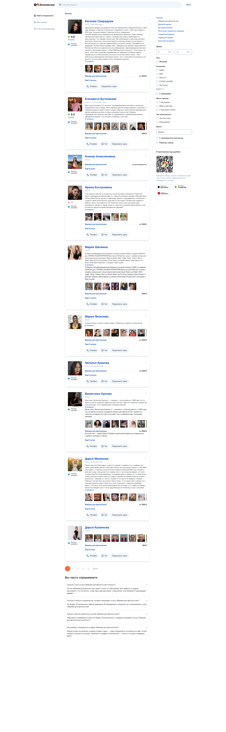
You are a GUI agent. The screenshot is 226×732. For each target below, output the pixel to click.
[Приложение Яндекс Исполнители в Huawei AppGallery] (163, 193)
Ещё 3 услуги (90, 375)
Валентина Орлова (98, 393)
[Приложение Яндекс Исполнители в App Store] (163, 186)
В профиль (89, 61)
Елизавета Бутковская (100, 98)
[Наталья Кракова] (75, 368)
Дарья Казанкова (97, 527)
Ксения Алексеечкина (100, 156)
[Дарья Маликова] (75, 464)
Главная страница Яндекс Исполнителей (44, 4)
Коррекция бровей (165, 38)
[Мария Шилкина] (75, 252)
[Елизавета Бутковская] (75, 104)
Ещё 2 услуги (90, 80)
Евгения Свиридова (99, 21)
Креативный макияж (166, 41)
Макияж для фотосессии (96, 76)
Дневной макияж (165, 24)
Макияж (159, 18)
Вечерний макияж (165, 28)
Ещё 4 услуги (90, 138)
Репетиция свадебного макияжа (171, 31)
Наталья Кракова (97, 362)
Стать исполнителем (46, 29)
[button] (92, 86)
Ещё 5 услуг (90, 440)
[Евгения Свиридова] (75, 27)
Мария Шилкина (96, 247)
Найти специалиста (45, 16)
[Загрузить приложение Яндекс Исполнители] (174, 164)
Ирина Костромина (98, 187)
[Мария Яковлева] (75, 322)
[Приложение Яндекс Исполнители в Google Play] (181, 186)
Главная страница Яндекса (35, 4)
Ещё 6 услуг (90, 169)
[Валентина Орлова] (75, 399)
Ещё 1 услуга (90, 298)
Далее (95, 569)
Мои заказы (42, 22)
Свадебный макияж (166, 34)
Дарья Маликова (96, 458)
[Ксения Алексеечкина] (75, 162)
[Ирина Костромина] (75, 193)
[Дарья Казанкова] (75, 533)
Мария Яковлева (96, 316)
